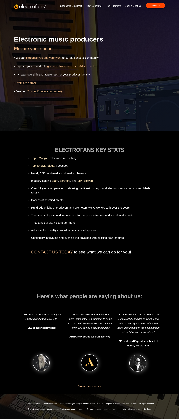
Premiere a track (26, 82)
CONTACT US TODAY (52, 252)
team (55, 180)
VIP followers (85, 180)
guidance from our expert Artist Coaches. (72, 66)
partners (65, 180)
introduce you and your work (43, 57)
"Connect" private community (45, 91)
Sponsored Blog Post (71, 6)
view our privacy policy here (139, 409)
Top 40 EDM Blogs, (43, 165)
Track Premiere (113, 6)
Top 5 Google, (40, 158)
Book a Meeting (133, 6)
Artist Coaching (94, 6)
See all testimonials (90, 386)
